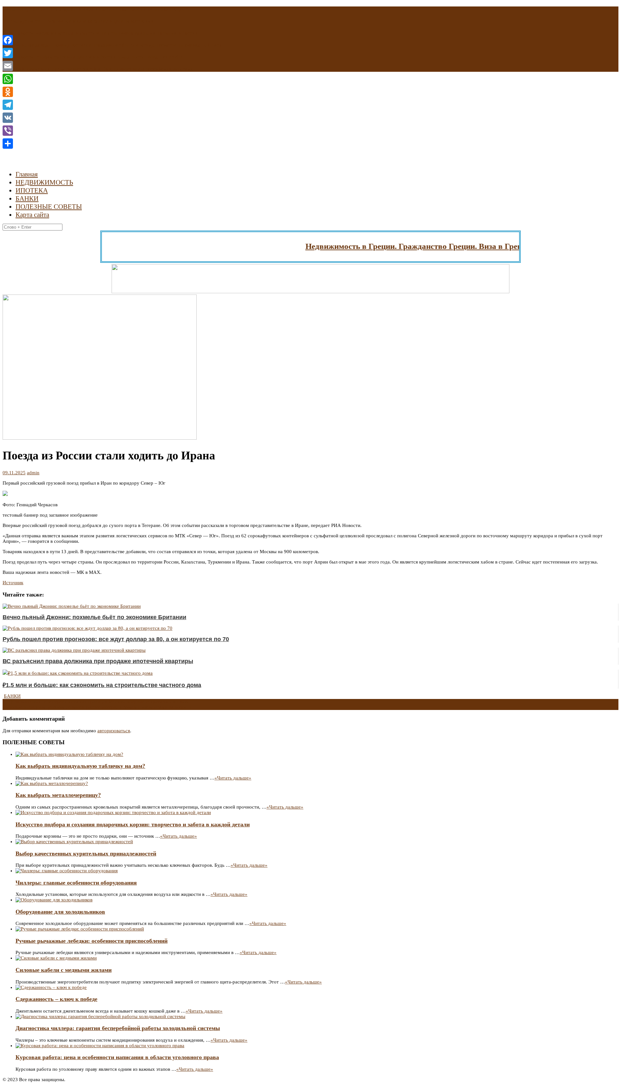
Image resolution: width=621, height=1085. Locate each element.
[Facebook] (7, 40)
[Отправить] (7, 143)
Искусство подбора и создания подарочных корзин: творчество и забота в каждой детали (133, 824)
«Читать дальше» (232, 777)
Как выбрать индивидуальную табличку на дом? (80, 766)
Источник (13, 582)
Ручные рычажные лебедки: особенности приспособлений (92, 941)
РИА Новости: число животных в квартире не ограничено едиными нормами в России (100, 33)
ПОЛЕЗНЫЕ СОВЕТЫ (49, 206)
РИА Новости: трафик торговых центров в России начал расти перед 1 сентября (93, 56)
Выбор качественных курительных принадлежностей (86, 853)
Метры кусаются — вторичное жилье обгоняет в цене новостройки (78, 21)
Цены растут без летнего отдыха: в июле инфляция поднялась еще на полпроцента (96, 9)
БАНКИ (27, 198)
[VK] (7, 117)
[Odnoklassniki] (7, 91)
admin (33, 472)
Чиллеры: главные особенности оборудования (76, 882)
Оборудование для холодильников (60, 911)
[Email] (7, 65)
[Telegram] (7, 104)
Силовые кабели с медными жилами (64, 970)
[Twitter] (7, 53)
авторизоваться (113, 730)
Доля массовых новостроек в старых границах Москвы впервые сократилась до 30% (96, 701)
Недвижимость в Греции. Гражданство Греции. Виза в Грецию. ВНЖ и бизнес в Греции (446, 246)
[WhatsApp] (7, 78)
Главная (27, 174)
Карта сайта (32, 215)
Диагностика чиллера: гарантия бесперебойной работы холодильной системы (118, 1028)
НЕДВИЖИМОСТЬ (44, 182)
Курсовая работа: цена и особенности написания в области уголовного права (117, 1057)
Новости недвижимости (74, 121)
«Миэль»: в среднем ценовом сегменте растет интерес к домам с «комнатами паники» (97, 707)
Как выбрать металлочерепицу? (58, 795)
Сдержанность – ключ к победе (56, 999)
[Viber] (7, 130)
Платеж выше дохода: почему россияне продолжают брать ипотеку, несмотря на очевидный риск (112, 45)
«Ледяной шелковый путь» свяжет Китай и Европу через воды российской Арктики (98, 68)
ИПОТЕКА (32, 190)
